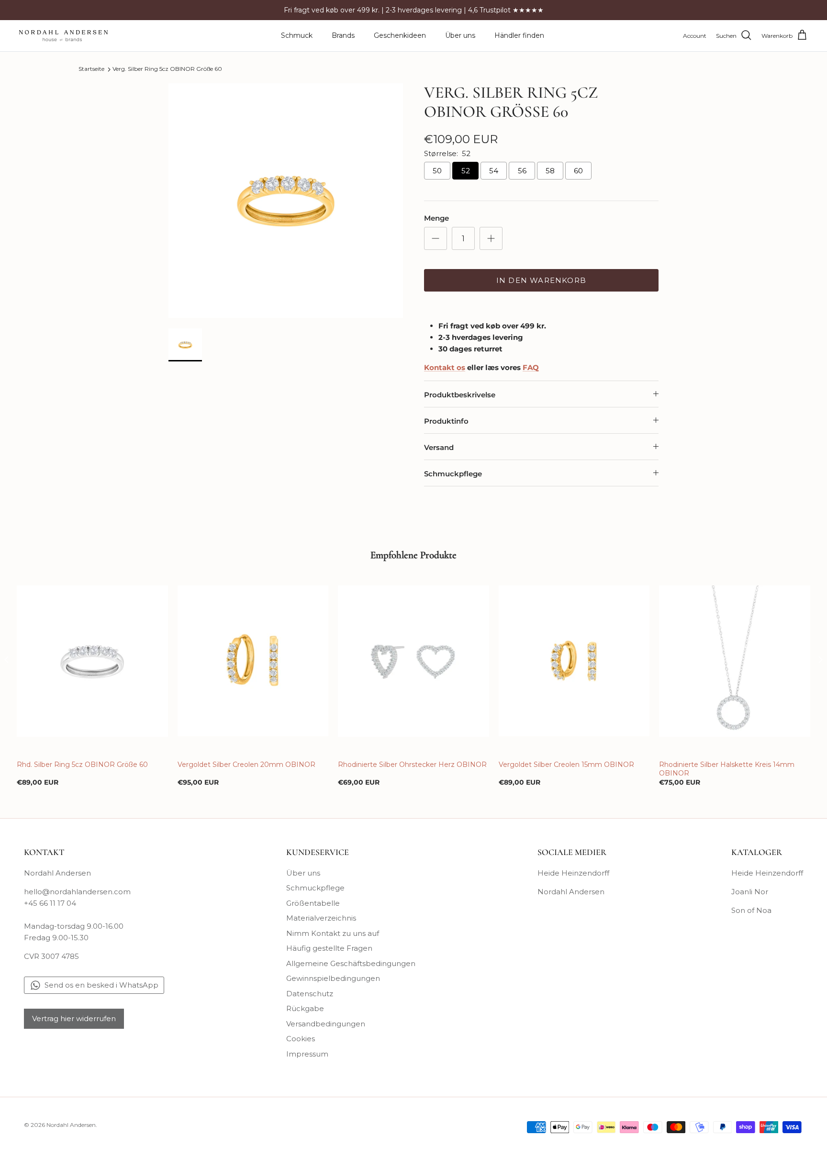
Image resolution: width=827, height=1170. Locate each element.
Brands (343, 35)
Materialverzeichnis (321, 917)
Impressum (307, 1053)
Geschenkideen (400, 35)
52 (465, 170)
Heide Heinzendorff (573, 873)
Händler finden (519, 35)
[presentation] (6, 660)
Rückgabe (305, 1008)
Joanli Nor (749, 891)
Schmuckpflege (453, 473)
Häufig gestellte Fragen (329, 948)
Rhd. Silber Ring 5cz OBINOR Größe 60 (82, 764)
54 (493, 170)
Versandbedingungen (325, 1023)
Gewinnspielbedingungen (333, 978)
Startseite (91, 69)
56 (522, 170)
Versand (439, 447)
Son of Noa (751, 910)
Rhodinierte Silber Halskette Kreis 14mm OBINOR (726, 768)
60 (578, 170)
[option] (285, 200)
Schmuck (297, 35)
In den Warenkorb (541, 280)
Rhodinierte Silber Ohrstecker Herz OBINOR (412, 764)
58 (550, 170)
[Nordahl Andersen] (63, 35)
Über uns (460, 35)
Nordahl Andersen (570, 891)
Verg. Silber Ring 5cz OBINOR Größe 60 (167, 69)
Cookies (300, 1038)
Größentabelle (313, 903)
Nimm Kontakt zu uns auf (332, 933)
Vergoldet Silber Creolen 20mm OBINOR (246, 764)
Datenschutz (309, 993)
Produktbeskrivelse (459, 394)
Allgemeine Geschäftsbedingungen (350, 963)
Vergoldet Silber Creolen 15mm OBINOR (566, 764)
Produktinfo (446, 421)
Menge (436, 218)
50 (437, 170)
